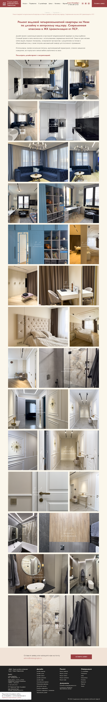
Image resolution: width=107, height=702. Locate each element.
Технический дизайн (42, 692)
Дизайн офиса (40, 675)
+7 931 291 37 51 (73, 5)
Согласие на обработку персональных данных (66, 688)
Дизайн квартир (41, 671)
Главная (47, 12)
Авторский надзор (42, 686)
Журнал (65, 4)
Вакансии (83, 682)
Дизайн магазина (41, 678)
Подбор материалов (42, 688)
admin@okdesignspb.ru (33, 658)
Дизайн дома (40, 673)
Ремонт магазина (64, 678)
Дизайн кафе (40, 680)
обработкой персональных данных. (12, 697)
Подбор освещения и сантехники (45, 690)
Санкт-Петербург (73, 3)
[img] (82, 3)
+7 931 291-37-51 (12, 685)
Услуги (25, 4)
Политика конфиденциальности (68, 685)
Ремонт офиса (63, 675)
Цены (50, 4)
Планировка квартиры (42, 684)
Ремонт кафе (63, 680)
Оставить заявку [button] (99, 3)
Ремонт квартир (64, 671)
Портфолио (32, 4)
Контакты (57, 4)
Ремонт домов (63, 673)
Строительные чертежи (42, 682)
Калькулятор (84, 678)
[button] (81, 656)
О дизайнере (42, 4)
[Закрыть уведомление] (30, 693)
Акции (82, 686)
